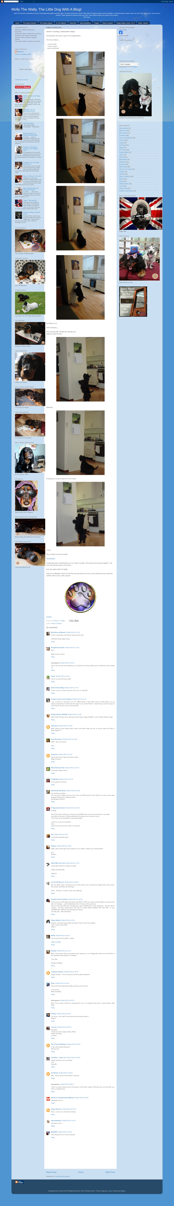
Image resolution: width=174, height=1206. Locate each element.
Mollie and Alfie (56, 942)
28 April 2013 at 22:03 (71, 972)
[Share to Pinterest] (78, 621)
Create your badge (123, 35)
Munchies (122, 164)
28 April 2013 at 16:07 (61, 834)
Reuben (53, 846)
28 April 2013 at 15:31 (66, 779)
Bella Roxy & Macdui (58, 632)
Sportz (121, 181)
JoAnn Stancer (56, 1109)
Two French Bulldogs (58, 1044)
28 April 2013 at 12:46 (63, 676)
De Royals (122, 145)
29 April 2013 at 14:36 (65, 1132)
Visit (21, 79)
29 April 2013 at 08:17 (67, 1084)
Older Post (110, 1172)
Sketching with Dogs (58, 790)
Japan (121, 154)
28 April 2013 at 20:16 (63, 935)
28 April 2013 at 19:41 (68, 920)
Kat (52, 834)
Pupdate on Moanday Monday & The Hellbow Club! (30, 148)
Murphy (53, 951)
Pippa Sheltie (55, 920)
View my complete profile (23, 54)
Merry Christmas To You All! (32, 176)
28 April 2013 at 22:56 (67, 1000)
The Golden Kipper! (46, 23)
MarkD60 (54, 1132)
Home (17, 23)
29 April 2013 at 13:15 (69, 1109)
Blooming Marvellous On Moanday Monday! (31, 189)
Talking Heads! (124, 183)
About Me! (73, 23)
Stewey (53, 1013)
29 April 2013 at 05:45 (66, 1073)
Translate (134, 67)
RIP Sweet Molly (28, 123)
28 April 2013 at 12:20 (67, 663)
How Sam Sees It (57, 739)
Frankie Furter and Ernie (59, 899)
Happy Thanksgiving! (30, 200)
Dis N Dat (122, 150)
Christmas (122, 135)
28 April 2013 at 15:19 (72, 768)
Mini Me (121, 157)
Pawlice (121, 171)
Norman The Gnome (125, 169)
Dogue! (96, 23)
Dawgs (121, 142)
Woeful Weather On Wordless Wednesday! (30, 134)
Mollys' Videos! (143, 23)
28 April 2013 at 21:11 (64, 951)
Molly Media (123, 159)
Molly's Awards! (108, 23)
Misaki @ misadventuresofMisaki (62, 1097)
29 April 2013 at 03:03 (64, 1027)
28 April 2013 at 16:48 (64, 846)
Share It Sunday (56, 623)
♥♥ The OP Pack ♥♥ (57, 882)
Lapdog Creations (57, 972)
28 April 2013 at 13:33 (65, 726)
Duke (53, 983)
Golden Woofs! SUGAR (59, 714)
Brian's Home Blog (57, 687)
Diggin (121, 147)
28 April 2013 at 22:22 (62, 983)
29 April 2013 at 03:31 (73, 1044)
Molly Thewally (122, 29)
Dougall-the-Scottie (58, 647)
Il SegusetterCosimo (58, 808)
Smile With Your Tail (58, 863)
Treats (121, 186)
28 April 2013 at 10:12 (73, 632)
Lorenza (54, 1027)
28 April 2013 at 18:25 (72, 882)
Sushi (53, 676)
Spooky (121, 179)
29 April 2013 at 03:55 (73, 1057)
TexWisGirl (55, 779)
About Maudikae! (85, 23)
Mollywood (122, 162)
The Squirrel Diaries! (29, 23)
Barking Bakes (123, 128)
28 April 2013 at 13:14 (71, 687)
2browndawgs (56, 1120)
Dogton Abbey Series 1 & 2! (126, 23)
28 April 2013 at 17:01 (72, 863)
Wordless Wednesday (126, 191)
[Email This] (70, 621)
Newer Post (51, 1172)
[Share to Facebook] (76, 621)
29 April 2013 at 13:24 (68, 1120)
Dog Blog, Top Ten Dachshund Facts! (29, 110)
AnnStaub (54, 1073)
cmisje (110, 1191)
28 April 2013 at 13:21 (79, 699)
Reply (53, 641)
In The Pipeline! (61, 23)
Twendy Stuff (123, 188)
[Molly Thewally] (120, 33)
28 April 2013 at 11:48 (72, 647)
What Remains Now (57, 768)
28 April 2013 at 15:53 (73, 790)
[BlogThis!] (72, 621)
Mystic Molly (123, 167)
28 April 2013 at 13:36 (70, 739)
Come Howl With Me (125, 138)
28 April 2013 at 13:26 (75, 714)
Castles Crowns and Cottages (61, 699)
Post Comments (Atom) (62, 1176)
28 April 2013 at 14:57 (65, 754)
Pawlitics (122, 174)
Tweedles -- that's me (58, 1057)
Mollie (53, 935)
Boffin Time (122, 130)
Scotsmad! (50, 559)
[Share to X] (74, 621)
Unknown (56, 620)
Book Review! (123, 133)
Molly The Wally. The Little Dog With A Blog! (46, 9)
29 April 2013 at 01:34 (64, 1013)
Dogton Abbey (123, 152)
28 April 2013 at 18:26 (75, 899)
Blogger (123, 1191)
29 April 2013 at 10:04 (81, 1097)
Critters (121, 140)
